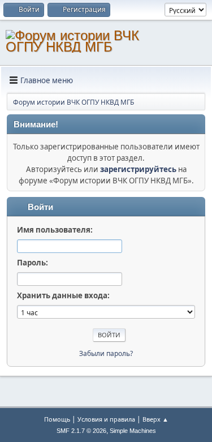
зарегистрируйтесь (138, 169)
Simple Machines (133, 430)
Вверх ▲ (155, 419)
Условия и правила (106, 419)
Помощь (57, 419)
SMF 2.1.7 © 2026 (81, 430)
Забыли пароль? (106, 353)
